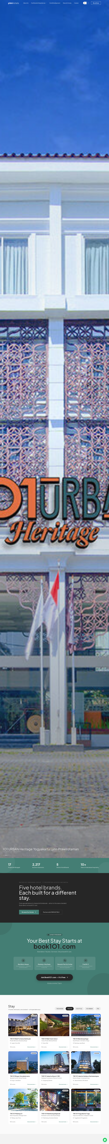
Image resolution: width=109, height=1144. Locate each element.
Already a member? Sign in (54, 983)
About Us (25, 3)
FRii (98, 1008)
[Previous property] (8, 429)
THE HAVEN (59, 1008)
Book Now (96, 3)
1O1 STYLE (79, 1008)
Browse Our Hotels (28, 912)
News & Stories (67, 3)
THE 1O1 (69, 1008)
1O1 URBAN (89, 1008)
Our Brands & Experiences (38, 3)
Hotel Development (54, 3)
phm (13, 3)
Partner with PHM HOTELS (51, 912)
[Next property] (101, 429)
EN (84, 3)
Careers (76, 3)
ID (88, 3)
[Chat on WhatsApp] (105, 1140)
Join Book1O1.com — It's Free (53, 977)
